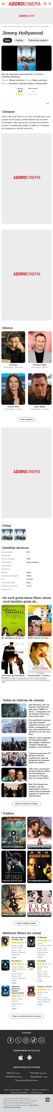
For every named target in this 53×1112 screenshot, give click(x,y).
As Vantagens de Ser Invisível (15, 638)
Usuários (20, 88)
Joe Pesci (13, 83)
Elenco (8, 328)
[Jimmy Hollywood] (26, 58)
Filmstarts (34, 1073)
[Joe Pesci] (13, 347)
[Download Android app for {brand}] (31, 1057)
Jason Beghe (39, 407)
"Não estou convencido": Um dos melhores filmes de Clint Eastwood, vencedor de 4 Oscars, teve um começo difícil (39, 773)
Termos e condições (39, 1090)
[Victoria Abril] (13, 389)
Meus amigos (32, 88)
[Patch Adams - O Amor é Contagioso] (40, 658)
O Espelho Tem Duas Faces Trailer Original (40, 847)
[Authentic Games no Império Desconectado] (5, 991)
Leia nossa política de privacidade (20, 1106)
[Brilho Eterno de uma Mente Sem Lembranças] (40, 620)
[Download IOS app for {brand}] (22, 1057)
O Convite (41, 961)
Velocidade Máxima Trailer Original (40, 881)
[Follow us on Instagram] (26, 1040)
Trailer (14, 957)
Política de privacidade (19, 1093)
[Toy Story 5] (5, 965)
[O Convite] (31, 965)
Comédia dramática (10, 77)
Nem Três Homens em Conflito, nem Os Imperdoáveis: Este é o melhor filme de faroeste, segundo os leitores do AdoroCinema (40, 790)
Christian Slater (26, 83)
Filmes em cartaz (14, 26)
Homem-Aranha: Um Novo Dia (19, 938)
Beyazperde (36, 1076)
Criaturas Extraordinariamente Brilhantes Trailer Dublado (14, 847)
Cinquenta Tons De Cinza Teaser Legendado (14, 881)
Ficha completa (26, 419)
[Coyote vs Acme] (31, 991)
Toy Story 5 (16, 961)
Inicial (5, 26)
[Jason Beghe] (40, 389)
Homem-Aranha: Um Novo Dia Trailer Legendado (14, 914)
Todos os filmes (27, 26)
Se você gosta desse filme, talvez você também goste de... (27, 599)
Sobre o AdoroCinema (12, 1090)
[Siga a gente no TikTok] (34, 1040)
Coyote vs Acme (44, 987)
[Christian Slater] (40, 347)
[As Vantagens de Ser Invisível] (13, 620)
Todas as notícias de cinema (26, 804)
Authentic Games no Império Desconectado (18, 990)
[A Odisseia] (31, 941)
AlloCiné (10, 1073)
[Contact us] (42, 1040)
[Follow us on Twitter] (18, 1040)
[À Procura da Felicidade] (13, 658)
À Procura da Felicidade (13, 675)
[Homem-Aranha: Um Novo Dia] (5, 941)
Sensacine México (23, 1080)
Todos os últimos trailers (26, 923)
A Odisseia (42, 937)
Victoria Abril (41, 83)
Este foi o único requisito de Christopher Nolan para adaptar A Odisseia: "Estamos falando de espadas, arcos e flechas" (40, 742)
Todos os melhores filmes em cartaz (26, 1016)
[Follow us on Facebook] (11, 1040)
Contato (26, 1090)
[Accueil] (24, 4)
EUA (28, 552)
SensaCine (11, 1076)
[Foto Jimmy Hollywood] (7, 534)
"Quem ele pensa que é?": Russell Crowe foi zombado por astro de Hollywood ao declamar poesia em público (40, 758)
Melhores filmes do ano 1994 (22, 678)
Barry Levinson (16, 80)
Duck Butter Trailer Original (39, 914)
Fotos (7, 525)
